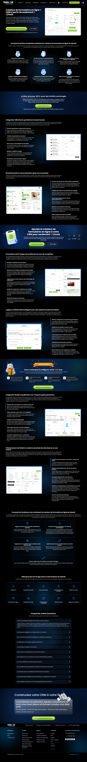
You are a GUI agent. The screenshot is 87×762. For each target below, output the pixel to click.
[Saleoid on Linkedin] (70, 739)
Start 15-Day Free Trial (43, 106)
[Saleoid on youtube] (74, 739)
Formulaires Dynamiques (27, 741)
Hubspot (53, 733)
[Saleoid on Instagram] (72, 739)
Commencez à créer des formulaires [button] (16, 28)
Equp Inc (77, 754)
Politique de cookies (40, 741)
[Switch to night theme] (83, 2)
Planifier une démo (74, 2)
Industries (28, 2)
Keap (52, 735)
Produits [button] (20, 2)
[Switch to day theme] (82, 2)
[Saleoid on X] (68, 739)
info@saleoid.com (71, 733)
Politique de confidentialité (42, 737)
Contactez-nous (11, 737)
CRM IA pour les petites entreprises (27, 746)
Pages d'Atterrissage (26, 743)
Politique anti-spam (40, 739)
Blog (8, 735)
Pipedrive (53, 737)
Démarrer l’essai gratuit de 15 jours (43, 718)
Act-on (52, 743)
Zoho (52, 741)
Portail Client (25, 735)
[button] (59, 2)
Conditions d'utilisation (41, 735)
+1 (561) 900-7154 (71, 736)
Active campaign (54, 739)
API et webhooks (40, 733)
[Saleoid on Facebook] (66, 739)
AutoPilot (53, 746)
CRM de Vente (25, 733)
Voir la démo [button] (33, 28)
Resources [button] (52, 2)
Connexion (65, 2)
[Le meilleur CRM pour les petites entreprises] (8, 2)
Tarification (36, 2)
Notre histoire (10, 733)
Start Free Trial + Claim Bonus (43, 387)
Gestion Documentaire (27, 737)
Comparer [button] (43, 2)
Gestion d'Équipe (25, 739)
